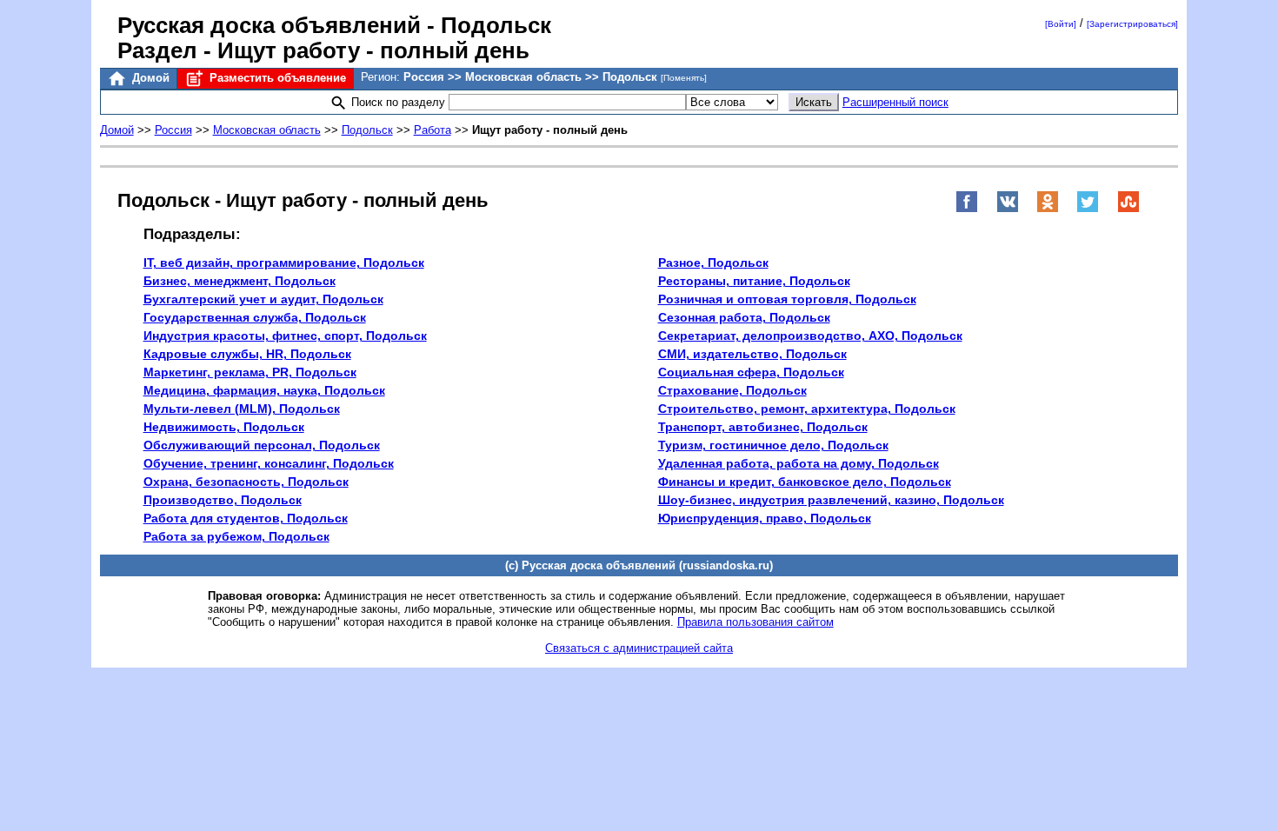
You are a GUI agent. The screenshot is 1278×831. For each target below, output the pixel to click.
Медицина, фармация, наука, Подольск (264, 390)
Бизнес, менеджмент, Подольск (239, 281)
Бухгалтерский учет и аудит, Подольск (263, 299)
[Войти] (1060, 24)
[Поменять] (684, 78)
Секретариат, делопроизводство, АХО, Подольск (810, 335)
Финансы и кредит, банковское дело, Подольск (804, 482)
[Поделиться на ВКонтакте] (1007, 209)
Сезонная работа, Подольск (744, 317)
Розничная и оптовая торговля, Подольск (787, 299)
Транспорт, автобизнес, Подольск (763, 427)
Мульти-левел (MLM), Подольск (241, 409)
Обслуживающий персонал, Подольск (261, 445)
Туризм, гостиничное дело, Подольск (773, 445)
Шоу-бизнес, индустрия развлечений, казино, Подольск (831, 500)
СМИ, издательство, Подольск (752, 354)
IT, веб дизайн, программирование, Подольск (283, 262)
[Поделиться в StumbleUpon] (1128, 209)
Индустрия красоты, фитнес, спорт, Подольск (285, 335)
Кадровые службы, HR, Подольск (247, 354)
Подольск (367, 129)
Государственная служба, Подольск (254, 317)
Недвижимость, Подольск (223, 427)
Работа (432, 129)
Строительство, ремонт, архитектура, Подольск (806, 409)
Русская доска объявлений (269, 25)
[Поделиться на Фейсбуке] (966, 209)
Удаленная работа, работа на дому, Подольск (798, 463)
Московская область (267, 129)
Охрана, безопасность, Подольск (246, 482)
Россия (173, 129)
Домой (149, 77)
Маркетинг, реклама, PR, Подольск (249, 372)
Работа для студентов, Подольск (245, 518)
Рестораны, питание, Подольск (754, 281)
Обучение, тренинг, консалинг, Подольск (268, 463)
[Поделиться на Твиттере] (1087, 209)
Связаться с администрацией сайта (639, 648)
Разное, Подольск (713, 262)
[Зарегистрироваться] (1132, 24)
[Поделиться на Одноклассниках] (1047, 209)
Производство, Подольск (222, 500)
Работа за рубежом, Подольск (236, 536)
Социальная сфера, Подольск (751, 372)
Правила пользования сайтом (755, 621)
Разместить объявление (276, 77)
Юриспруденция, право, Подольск (764, 518)
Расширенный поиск (895, 102)
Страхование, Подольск (732, 390)
